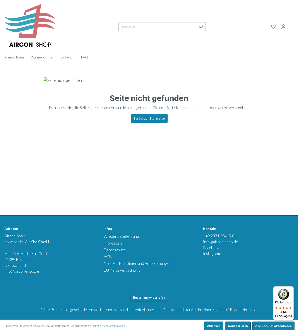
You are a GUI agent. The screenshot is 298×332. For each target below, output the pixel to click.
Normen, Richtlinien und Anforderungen (137, 263)
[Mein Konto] (283, 26)
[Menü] (291, 289)
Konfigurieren (238, 326)
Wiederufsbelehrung (121, 236)
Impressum (113, 243)
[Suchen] (200, 26)
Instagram (211, 253)
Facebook (211, 247)
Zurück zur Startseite (149, 118)
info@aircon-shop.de (21, 271)
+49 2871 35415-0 (218, 235)
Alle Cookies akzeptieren (273, 326)
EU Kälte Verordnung (122, 270)
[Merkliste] (273, 26)
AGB (108, 256)
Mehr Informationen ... (114, 325)
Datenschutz (114, 249)
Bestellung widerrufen (149, 297)
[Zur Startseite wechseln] (30, 26)
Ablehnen (214, 326)
